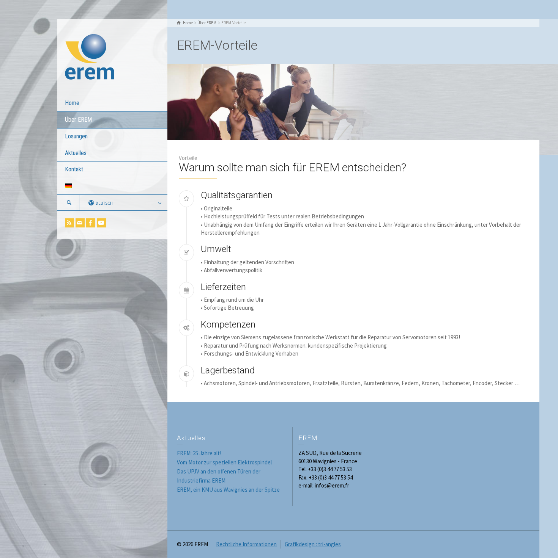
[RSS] (69, 222)
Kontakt (74, 169)
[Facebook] (90, 222)
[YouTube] (101, 222)
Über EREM (78, 119)
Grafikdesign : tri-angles (313, 544)
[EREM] (89, 56)
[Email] (80, 222)
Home (72, 103)
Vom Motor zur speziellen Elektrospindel (224, 462)
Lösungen (76, 136)
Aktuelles (76, 153)
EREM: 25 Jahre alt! (199, 453)
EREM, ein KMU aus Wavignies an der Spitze (228, 489)
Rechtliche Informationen (246, 544)
